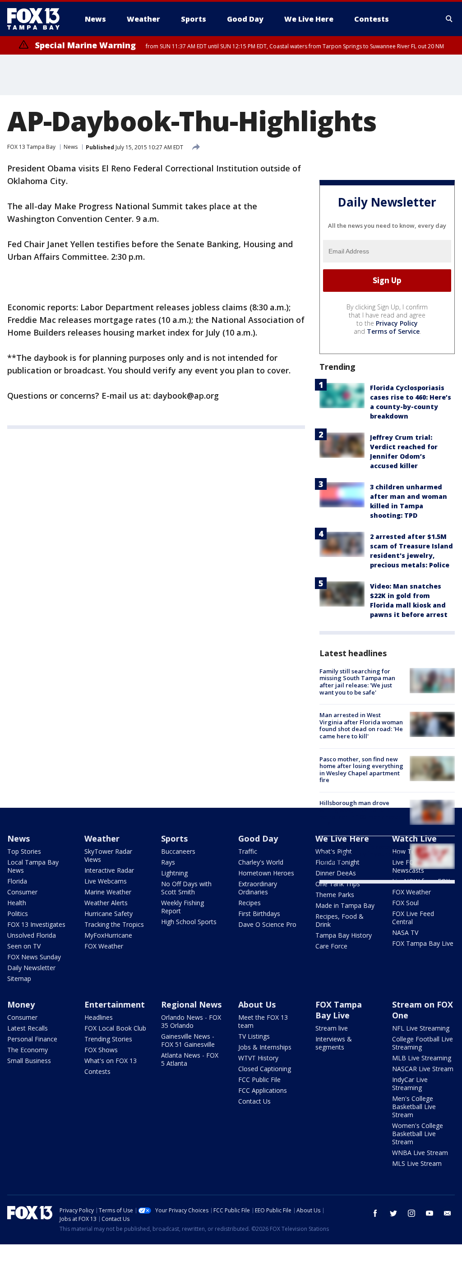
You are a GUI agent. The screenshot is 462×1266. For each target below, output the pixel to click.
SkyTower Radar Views (108, 855)
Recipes (249, 902)
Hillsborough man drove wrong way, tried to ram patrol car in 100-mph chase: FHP (359, 813)
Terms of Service (393, 331)
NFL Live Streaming (420, 1028)
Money (21, 1004)
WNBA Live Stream (420, 1152)
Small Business (29, 1060)
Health (16, 902)
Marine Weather (107, 892)
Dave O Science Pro (267, 924)
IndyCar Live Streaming (410, 1083)
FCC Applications (262, 1090)
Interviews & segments (333, 1043)
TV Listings (254, 1036)
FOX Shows (101, 1049)
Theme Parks (334, 894)
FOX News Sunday (34, 957)
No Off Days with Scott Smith (186, 887)
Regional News (191, 1004)
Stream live (331, 1028)
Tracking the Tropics (114, 924)
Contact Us (254, 1101)
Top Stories (24, 851)
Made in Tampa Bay (344, 905)
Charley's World (260, 862)
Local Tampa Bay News (33, 866)
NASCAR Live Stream (422, 1068)
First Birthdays (259, 913)
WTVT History (258, 1058)
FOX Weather (103, 946)
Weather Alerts (106, 902)
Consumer (22, 892)
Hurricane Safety (108, 913)
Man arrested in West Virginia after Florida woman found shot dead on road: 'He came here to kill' (361, 725)
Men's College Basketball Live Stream (414, 1106)
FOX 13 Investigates (36, 924)
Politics (17, 913)
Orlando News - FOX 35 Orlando (191, 1021)
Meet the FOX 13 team (263, 1021)
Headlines (98, 1017)
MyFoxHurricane (108, 935)
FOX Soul (405, 902)
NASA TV (405, 932)
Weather (102, 838)
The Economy (27, 1049)
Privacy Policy (397, 323)
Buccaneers (178, 851)
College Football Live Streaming (422, 1043)
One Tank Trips (337, 883)
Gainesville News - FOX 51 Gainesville (188, 1040)
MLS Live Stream (417, 1163)
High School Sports (189, 921)
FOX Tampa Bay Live (422, 943)
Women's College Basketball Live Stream (417, 1133)
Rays (168, 862)
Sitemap (19, 978)
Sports (174, 838)
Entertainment (114, 1004)
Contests (97, 1071)
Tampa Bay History (343, 935)
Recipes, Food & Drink (339, 920)
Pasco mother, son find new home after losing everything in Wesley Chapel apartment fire (361, 769)
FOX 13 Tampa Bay (31, 147)
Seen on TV (24, 946)
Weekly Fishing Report (182, 906)
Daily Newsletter (31, 967)
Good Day (258, 838)
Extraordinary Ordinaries (257, 887)
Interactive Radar (109, 870)
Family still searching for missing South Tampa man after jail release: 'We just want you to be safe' (357, 681)
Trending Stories (108, 1039)
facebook (375, 1213)
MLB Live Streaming (421, 1058)
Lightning (174, 873)
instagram (411, 1213)
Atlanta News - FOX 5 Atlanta (189, 1059)
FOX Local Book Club (115, 1028)
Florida (17, 881)
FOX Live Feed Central (413, 917)
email (447, 1213)
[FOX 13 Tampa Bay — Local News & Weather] (37, 19)
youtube (429, 1213)
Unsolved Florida (31, 935)
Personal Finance (32, 1039)
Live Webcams (105, 881)
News (71, 147)
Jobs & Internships (264, 1047)
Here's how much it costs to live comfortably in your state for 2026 (361, 853)
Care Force (331, 946)
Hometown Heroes (266, 873)
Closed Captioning (264, 1068)
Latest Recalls (27, 1028)
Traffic (247, 851)
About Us (257, 1004)
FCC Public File (259, 1079)
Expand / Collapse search (449, 19)
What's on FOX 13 (110, 1060)
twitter (393, 1213)
